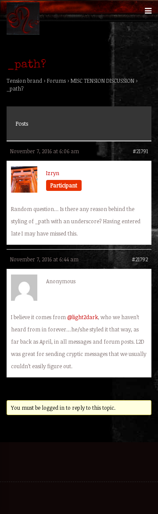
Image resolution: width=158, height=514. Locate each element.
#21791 (140, 151)
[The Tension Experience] (23, 32)
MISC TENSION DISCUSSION (102, 80)
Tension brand (24, 80)
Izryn (52, 172)
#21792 (140, 259)
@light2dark (82, 316)
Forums (56, 80)
